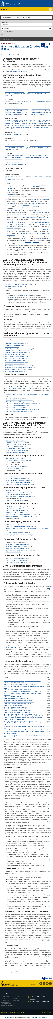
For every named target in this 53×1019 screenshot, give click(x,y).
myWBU (15, 998)
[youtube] (47, 983)
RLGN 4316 (45, 223)
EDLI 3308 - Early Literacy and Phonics (14, 682)
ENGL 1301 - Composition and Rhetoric (15, 101)
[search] (50, 8)
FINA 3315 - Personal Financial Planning (15, 356)
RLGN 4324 (14, 226)
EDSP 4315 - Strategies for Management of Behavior (17, 703)
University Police (5, 1002)
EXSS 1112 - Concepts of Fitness (14, 446)
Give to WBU (16, 996)
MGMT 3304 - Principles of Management (15, 358)
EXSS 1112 (20, 245)
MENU (4, 9)
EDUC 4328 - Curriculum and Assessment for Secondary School (22, 409)
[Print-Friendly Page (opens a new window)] (49, 44)
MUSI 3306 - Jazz (9, 125)
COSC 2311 (25, 295)
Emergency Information (14, 1012)
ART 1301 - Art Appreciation (12, 120)
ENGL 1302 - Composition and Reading (40, 101)
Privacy (23, 1012)
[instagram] (50, 983)
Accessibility (4, 1012)
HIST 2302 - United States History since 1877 (18, 460)
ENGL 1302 (18, 188)
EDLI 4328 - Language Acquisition (12, 696)
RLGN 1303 (25, 238)
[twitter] (40, 983)
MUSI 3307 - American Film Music (27, 125)
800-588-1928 (41, 996)
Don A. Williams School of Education (18, 71)
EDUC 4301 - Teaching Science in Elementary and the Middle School (21, 714)
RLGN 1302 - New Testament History (24, 157)
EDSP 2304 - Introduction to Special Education (16, 698)
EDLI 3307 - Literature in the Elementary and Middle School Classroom (22, 681)
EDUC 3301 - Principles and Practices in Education (18, 388)
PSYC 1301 (10, 196)
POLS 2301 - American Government (14, 164)
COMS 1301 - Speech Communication (14, 92)
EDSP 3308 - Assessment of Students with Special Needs (19, 702)
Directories (3, 998)
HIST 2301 (9, 210)
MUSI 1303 (46, 199)
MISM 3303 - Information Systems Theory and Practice (19, 367)
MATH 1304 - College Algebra (12, 134)
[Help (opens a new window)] (51, 44)
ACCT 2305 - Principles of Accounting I (15, 343)
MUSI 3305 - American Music (39, 123)
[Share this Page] (47, 44)
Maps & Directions (5, 996)
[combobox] (26, 17)
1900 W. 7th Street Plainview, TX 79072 (39, 1001)
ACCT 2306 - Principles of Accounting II (15, 345)
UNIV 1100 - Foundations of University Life (16, 176)
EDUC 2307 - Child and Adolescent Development (18, 482)
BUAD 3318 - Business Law (12, 347)
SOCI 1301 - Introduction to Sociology (34, 114)
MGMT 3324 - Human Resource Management (16, 362)
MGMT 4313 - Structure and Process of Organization (18, 365)
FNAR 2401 (26, 205)
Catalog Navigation (8, 39)
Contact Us (32, 999)
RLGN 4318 (14, 224)
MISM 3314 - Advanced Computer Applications (17, 369)
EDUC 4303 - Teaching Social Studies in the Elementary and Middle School (23, 716)
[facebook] (44, 983)
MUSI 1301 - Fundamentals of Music (24, 122)
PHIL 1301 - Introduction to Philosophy (35, 112)
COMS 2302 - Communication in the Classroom (19, 93)
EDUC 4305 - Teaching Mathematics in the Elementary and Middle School (23, 717)
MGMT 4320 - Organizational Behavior (14, 364)
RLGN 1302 (20, 223)
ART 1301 (33, 199)
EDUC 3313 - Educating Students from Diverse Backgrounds (21, 403)
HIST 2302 (17, 210)
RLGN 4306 (38, 223)
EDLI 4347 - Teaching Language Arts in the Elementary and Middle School (23, 691)
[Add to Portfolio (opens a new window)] (46, 44)
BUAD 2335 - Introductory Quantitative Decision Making (19, 284)
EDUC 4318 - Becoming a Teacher (15, 407)
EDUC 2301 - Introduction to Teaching (16, 398)
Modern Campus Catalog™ (41, 1017)
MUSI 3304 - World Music (21, 123)
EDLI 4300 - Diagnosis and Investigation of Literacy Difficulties (20, 684)
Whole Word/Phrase (8, 31)
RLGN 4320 (45, 224)
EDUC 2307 (10, 194)
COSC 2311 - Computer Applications (14, 286)
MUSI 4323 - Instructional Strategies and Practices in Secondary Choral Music (24, 730)
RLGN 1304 (41, 238)
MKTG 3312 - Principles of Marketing (14, 371)
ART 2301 (37, 203)
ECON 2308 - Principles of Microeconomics (16, 352)
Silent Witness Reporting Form (8, 1005)
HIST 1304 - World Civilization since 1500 (40, 146)
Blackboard (16, 1000)
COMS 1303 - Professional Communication (39, 92)
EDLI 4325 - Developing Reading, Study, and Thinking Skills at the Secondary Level (27, 394)
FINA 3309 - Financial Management (14, 354)
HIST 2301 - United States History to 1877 (20, 148)
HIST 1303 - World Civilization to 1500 (14, 146)
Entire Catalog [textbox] (5, 24)
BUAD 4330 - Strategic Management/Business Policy (18, 349)
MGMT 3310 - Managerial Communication (15, 360)
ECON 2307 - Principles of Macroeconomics (16, 109)
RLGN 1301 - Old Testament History (14, 155)
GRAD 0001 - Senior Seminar (12, 179)
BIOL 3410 (36, 206)
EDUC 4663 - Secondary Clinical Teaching (17, 411)
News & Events (5, 1000)
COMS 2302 (36, 187)
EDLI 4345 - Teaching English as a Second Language (17, 689)
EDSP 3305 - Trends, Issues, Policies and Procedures (18, 700)
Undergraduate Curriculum (15, 54)
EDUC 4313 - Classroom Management (16, 405)
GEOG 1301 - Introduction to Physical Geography (28, 110)
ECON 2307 (10, 190)
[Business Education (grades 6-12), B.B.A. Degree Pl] (43, 45)
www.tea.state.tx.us (11, 647)
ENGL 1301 (10, 188)
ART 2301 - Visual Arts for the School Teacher (35, 120)
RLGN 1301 (10, 223)
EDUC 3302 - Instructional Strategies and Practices (19, 402)
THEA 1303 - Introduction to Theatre (18, 127)
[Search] (50, 28)
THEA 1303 (10, 203)
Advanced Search (5, 35)
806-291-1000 (33, 996)
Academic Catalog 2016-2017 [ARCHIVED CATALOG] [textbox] (16, 17)
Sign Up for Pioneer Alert (7, 1003)
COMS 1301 (42, 185)
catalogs (8, 1017)
